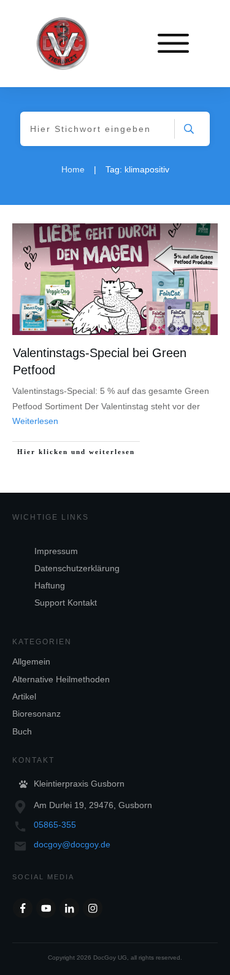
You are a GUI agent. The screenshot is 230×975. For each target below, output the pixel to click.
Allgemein (31, 661)
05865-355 (55, 825)
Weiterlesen (35, 421)
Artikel (24, 696)
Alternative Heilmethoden (61, 679)
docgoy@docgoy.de (72, 844)
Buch (22, 731)
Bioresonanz (36, 714)
